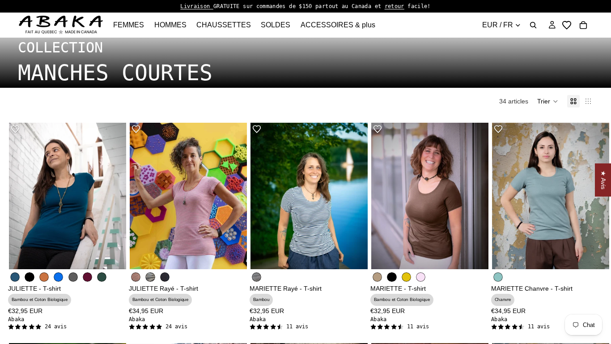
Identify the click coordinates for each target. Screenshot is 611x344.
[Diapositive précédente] (384, 196)
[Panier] (583, 25)
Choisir (119, 255)
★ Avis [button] (603, 180)
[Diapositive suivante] (475, 196)
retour (394, 6)
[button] (547, 101)
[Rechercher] (533, 25)
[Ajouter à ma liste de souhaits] (15, 129)
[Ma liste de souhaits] (567, 25)
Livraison (196, 6)
